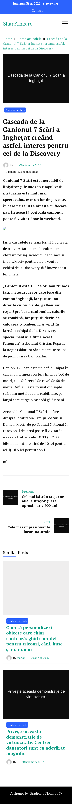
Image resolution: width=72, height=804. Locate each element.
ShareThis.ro (18, 23)
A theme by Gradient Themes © (36, 793)
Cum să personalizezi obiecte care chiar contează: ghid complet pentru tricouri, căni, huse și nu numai (34, 638)
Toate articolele (15, 110)
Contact (37, 10)
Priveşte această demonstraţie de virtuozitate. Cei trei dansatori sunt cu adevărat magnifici (35, 742)
